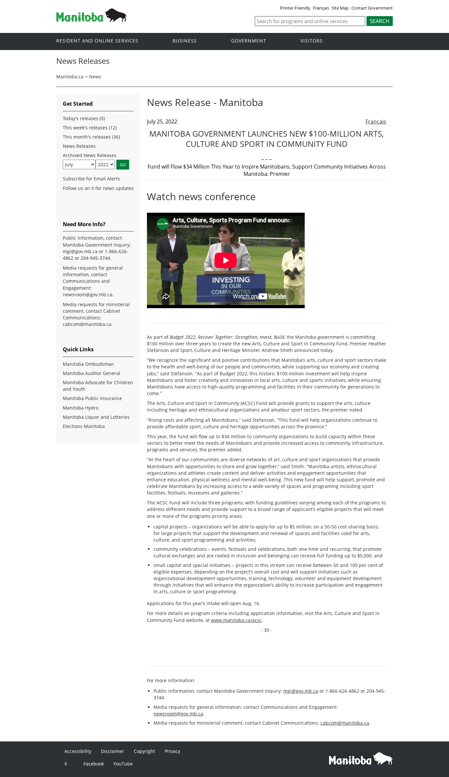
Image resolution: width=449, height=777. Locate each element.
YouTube (123, 764)
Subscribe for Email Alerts (91, 178)
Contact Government (372, 8)
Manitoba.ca (69, 76)
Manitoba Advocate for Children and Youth (98, 385)
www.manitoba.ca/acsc (236, 620)
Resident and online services (97, 41)
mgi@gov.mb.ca (300, 691)
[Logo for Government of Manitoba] (91, 19)
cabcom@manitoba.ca (344, 723)
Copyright (144, 751)
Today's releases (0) (84, 118)
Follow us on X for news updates (98, 188)
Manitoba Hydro (80, 408)
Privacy (172, 751)
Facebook (93, 764)
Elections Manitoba (84, 426)
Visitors (311, 41)
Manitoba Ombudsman (88, 364)
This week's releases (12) (90, 127)
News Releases (79, 146)
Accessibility (77, 751)
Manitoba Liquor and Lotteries (96, 417)
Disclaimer (112, 751)
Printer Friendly (295, 8)
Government (248, 41)
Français (321, 8)
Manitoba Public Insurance (92, 398)
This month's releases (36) (91, 137)
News (95, 76)
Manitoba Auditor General (91, 373)
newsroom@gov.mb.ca (178, 713)
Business (185, 41)
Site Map (340, 8)
